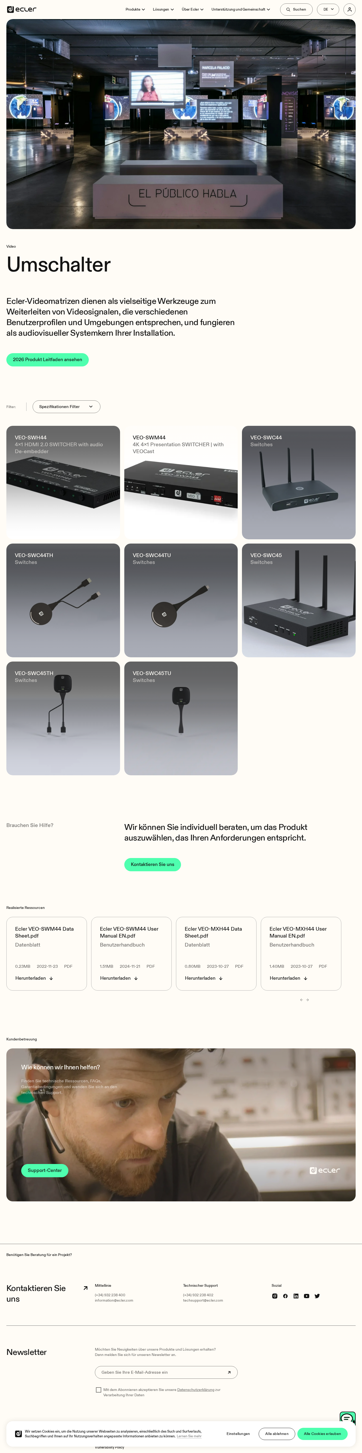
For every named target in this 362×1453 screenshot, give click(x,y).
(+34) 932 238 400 (110, 1295)
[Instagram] (275, 1296)
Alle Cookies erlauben (322, 1434)
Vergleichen (36, 527)
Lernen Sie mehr (189, 1436)
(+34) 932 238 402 (198, 1295)
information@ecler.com (114, 1300)
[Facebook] (285, 1296)
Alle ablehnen (277, 1434)
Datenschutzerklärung (195, 1390)
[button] (181, 1124)
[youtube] (306, 1296)
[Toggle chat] (348, 1420)
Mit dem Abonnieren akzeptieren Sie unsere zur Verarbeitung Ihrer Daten (161, 1392)
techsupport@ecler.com (203, 1300)
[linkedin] (296, 1296)
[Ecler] (21, 9)
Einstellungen (238, 1434)
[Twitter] (317, 1296)
